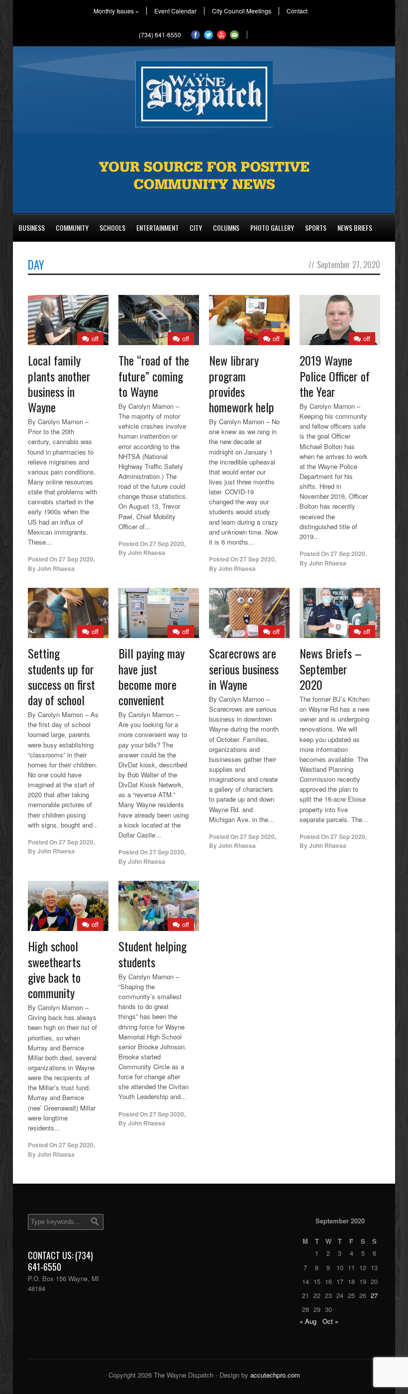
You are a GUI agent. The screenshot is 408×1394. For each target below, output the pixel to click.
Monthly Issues (116, 11)
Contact (297, 11)
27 (374, 1295)
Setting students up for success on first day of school (61, 676)
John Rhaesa (56, 568)
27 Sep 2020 (76, 559)
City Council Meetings (241, 11)
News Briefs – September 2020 (331, 668)
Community (72, 227)
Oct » (330, 1321)
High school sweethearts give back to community (54, 969)
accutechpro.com (275, 1375)
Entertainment (157, 227)
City (196, 227)
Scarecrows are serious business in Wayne (244, 668)
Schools (112, 227)
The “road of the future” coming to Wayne (153, 375)
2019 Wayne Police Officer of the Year (335, 375)
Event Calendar (175, 11)
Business (31, 227)
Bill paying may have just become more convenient (151, 676)
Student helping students (152, 953)
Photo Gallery (272, 227)
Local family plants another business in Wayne (59, 383)
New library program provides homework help (241, 383)
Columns (226, 227)
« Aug (308, 1321)
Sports (315, 227)
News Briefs (354, 227)
